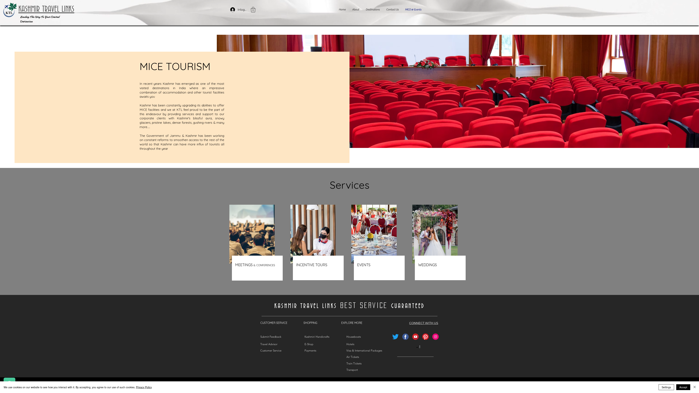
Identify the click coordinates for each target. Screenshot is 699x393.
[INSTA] (435, 337)
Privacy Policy (144, 387)
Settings (666, 387)
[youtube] (415, 337)
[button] (253, 9)
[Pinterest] (425, 337)
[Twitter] (395, 337)
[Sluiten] (694, 387)
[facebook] (405, 337)
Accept (683, 387)
